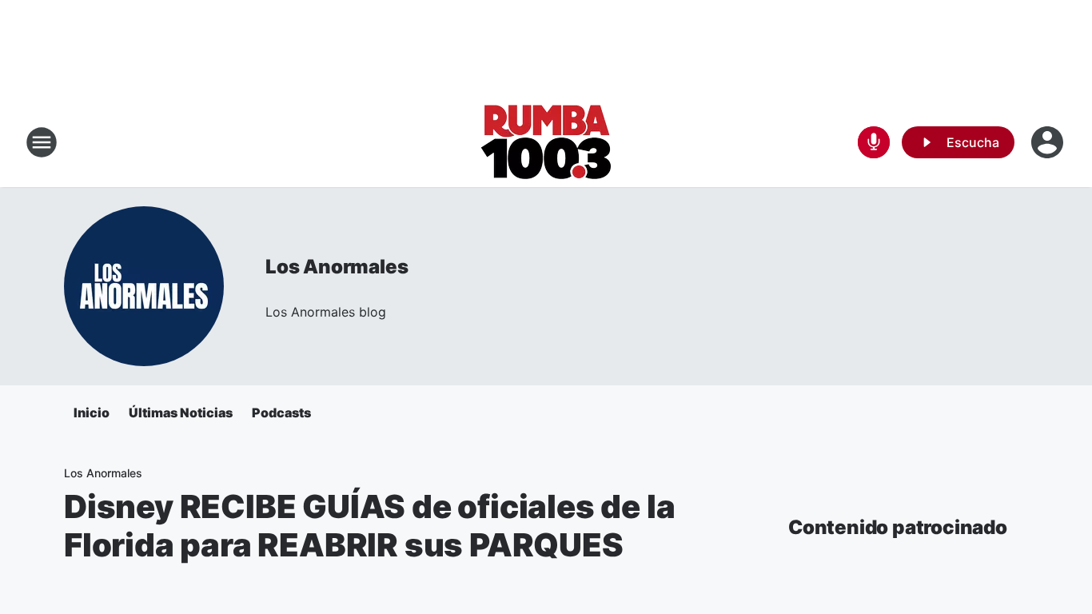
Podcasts (281, 413)
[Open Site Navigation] (42, 142)
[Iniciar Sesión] (1048, 142)
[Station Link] (546, 142)
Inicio (92, 413)
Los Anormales (336, 266)
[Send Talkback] (874, 142)
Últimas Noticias (181, 413)
